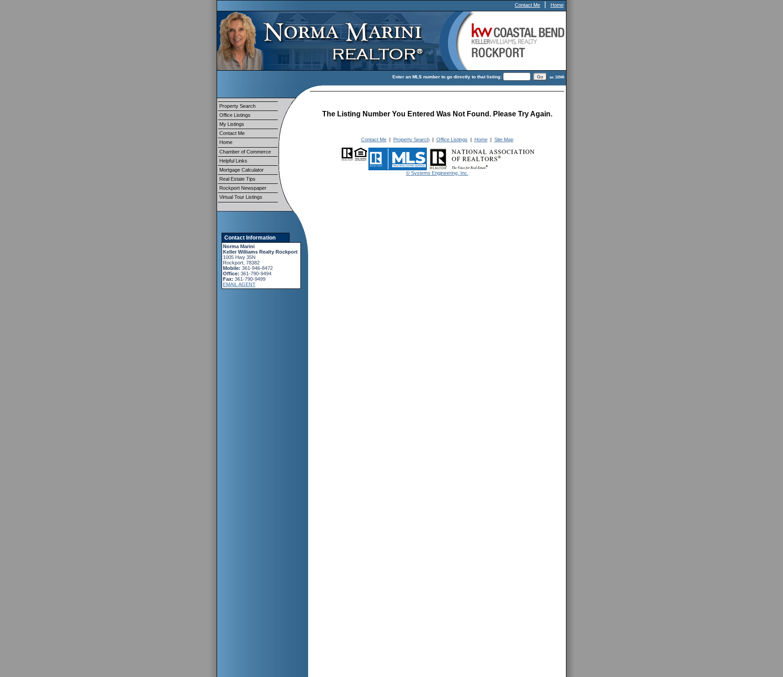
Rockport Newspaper (242, 188)
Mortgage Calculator (241, 170)
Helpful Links (233, 160)
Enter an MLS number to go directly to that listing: (447, 76)
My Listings (231, 124)
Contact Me (527, 5)
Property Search (237, 106)
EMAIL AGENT (239, 284)
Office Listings (235, 115)
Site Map (503, 139)
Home (557, 5)
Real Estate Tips (237, 179)
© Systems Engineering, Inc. (437, 173)
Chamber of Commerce (245, 151)
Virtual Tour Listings (240, 197)
